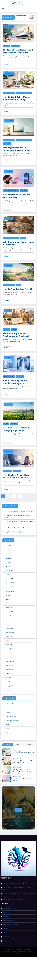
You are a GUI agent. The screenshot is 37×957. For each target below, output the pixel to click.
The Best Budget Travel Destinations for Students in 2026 (16, 335)
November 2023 (10, 661)
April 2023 (8, 682)
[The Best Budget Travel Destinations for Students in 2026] (18, 316)
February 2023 (9, 686)
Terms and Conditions (9, 949)
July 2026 (8, 550)
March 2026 (9, 566)
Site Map (14, 951)
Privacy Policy (27, 949)
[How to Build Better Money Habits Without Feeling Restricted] (18, 80)
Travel (14, 329)
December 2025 (10, 579)
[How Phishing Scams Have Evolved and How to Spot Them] (18, 458)
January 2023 (9, 690)
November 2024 (10, 624)
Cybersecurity (7, 470)
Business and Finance (9, 92)
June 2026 (8, 554)
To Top (18, 810)
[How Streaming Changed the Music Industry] (18, 178)
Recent (8, 745)
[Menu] (3, 9)
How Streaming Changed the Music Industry (17, 196)
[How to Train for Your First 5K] (18, 272)
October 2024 (9, 628)
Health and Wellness (9, 285)
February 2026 (9, 570)
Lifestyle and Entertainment (24, 92)
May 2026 (8, 558)
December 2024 (10, 620)
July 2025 (8, 595)
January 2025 (9, 616)
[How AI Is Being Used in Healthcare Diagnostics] (18, 363)
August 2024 (9, 636)
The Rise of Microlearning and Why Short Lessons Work (18, 51)
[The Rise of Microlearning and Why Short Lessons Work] (18, 33)
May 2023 (8, 678)
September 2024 (10, 632)
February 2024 (9, 649)
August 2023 (9, 673)
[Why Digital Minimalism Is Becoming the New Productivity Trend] (18, 127)
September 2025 (10, 591)
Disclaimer (19, 949)
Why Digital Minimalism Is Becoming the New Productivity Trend (18, 149)
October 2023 (9, 665)
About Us (29, 951)
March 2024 (9, 645)
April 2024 (8, 640)
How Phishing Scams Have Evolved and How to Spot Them (16, 476)
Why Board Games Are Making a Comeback (18, 243)
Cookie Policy (6, 951)
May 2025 (8, 599)
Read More (6, 64)
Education (6, 45)
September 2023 (10, 669)
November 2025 (10, 583)
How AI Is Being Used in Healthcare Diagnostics (15, 382)
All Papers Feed (21, 951)
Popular (18, 745)
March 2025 (9, 607)
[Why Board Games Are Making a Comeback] (18, 225)
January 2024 (9, 653)
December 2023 (10, 657)
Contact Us (17, 953)
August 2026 (9, 546)
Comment (29, 745)
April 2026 (8, 562)
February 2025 (9, 612)
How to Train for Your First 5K (18, 289)
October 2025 (9, 587)
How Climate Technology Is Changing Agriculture (16, 429)
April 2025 (8, 603)
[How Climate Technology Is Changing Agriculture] (18, 411)
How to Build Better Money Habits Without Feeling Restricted (16, 98)
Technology (15, 45)
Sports (18, 285)
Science (22, 237)
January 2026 (9, 574)
